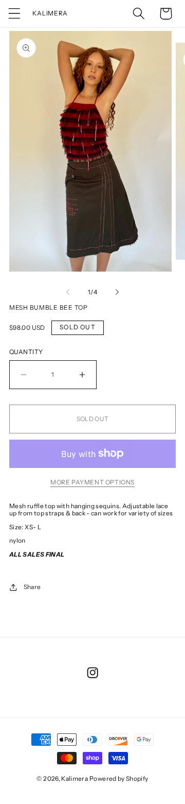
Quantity (26, 352)
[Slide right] (117, 292)
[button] (14, 13)
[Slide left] (68, 292)
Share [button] (32, 587)
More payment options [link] (92, 482)
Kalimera (74, 778)
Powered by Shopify (118, 778)
